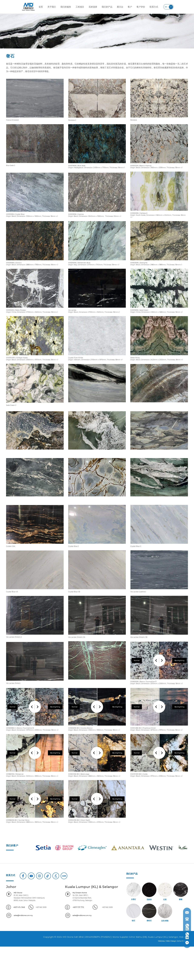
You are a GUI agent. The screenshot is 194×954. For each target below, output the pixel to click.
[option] (50, 847)
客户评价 (141, 6)
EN (166, 7)
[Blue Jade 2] (35, 164)
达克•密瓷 (165, 921)
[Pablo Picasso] (35, 309)
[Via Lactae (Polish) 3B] (159, 636)
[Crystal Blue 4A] (35, 590)
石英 (165, 900)
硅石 (133, 921)
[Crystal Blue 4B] (97, 590)
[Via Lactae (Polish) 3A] (97, 636)
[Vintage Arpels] (35, 356)
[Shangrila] (159, 261)
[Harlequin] (159, 212)
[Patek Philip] (159, 356)
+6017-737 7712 (78, 907)
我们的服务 (65, 6)
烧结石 (149, 921)
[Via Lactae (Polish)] (35, 682)
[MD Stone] (28, 6)
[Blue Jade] (97, 164)
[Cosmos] (97, 213)
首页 (41, 6)
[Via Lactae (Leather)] (159, 590)
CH (171, 7)
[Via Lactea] (97, 309)
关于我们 (51, 6)
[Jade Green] (159, 309)
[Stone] (97, 403)
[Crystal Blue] (35, 213)
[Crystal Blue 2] (97, 545)
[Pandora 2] (97, 119)
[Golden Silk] (35, 545)
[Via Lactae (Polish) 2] (35, 636)
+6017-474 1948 (19, 907)
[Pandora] (159, 119)
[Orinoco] (35, 261)
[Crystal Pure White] (97, 356)
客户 (130, 6)
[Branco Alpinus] (159, 164)
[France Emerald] (35, 119)
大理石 (133, 899)
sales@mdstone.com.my (23, 915)
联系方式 (154, 6)
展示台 (120, 6)
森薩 (180, 899)
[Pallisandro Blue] (97, 261)
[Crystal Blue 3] (159, 545)
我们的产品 (107, 6)
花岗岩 (149, 900)
